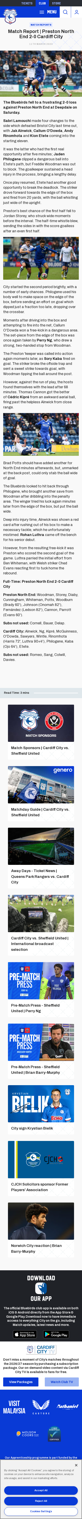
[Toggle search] (65, 12)
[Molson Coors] (28, 1433)
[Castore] (41, 1407)
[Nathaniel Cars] (68, 1407)
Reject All (41, 1501)
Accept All (40, 1490)
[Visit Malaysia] (14, 1407)
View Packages (21, 1382)
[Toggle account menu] (76, 12)
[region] (41, 1489)
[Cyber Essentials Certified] (54, 1434)
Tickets (26, 3)
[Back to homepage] (10, 16)
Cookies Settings (41, 1511)
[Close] (76, 1465)
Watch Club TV (62, 1382)
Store (56, 3)
